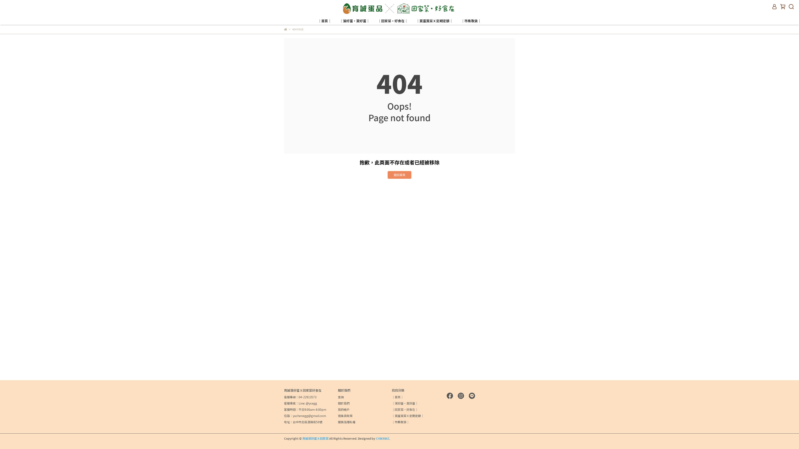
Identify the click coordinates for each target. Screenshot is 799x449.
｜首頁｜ (324, 21)
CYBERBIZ (382, 438)
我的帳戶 (344, 409)
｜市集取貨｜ (471, 21)
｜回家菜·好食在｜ (393, 21)
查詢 (341, 397)
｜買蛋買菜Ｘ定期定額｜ (434, 21)
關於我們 (344, 403)
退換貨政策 (345, 416)
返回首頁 (399, 175)
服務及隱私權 (346, 422)
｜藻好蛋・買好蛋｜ (355, 21)
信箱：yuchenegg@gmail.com (305, 416)
